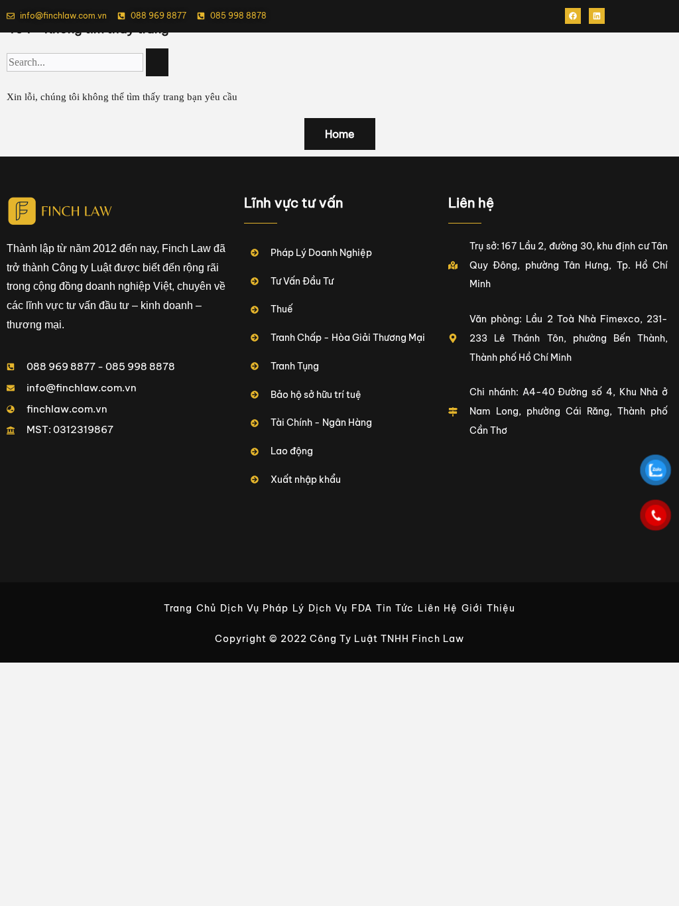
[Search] (157, 62)
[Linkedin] (597, 16)
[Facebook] (573, 16)
